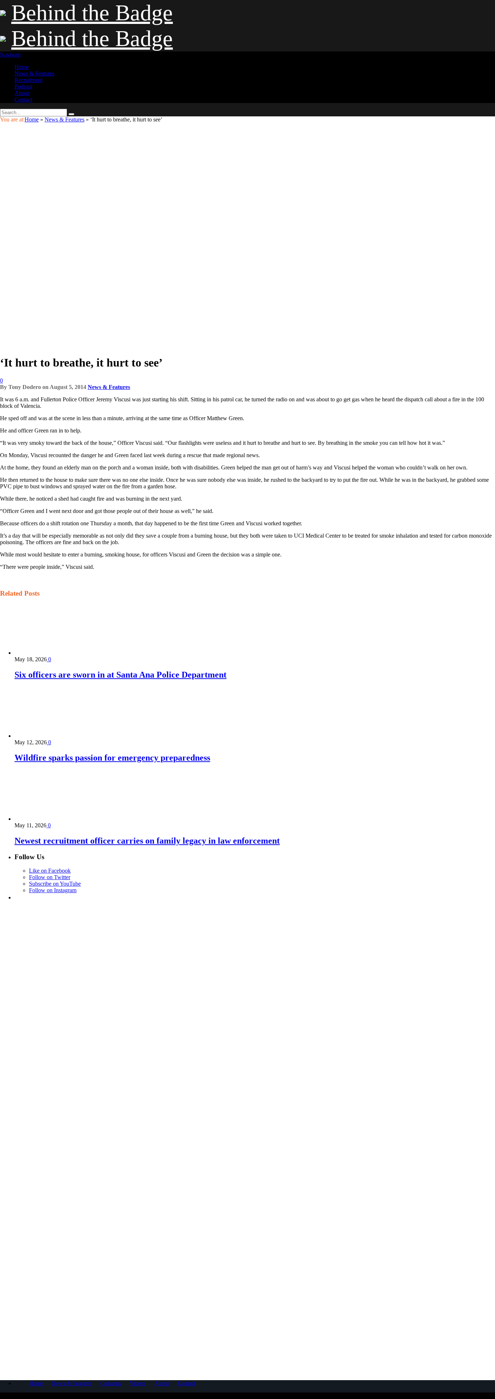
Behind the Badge (92, 12)
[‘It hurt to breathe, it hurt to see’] (116, 345)
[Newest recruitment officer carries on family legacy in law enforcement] (53, 819)
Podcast (23, 86)
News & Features (34, 73)
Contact (23, 99)
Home (21, 67)
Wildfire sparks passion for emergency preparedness (112, 757)
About (21, 93)
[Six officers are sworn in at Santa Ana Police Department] (53, 653)
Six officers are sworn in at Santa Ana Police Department (120, 674)
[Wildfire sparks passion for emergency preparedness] (53, 736)
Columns (110, 1383)
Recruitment (28, 80)
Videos (138, 1383)
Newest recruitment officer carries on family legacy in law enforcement (147, 840)
